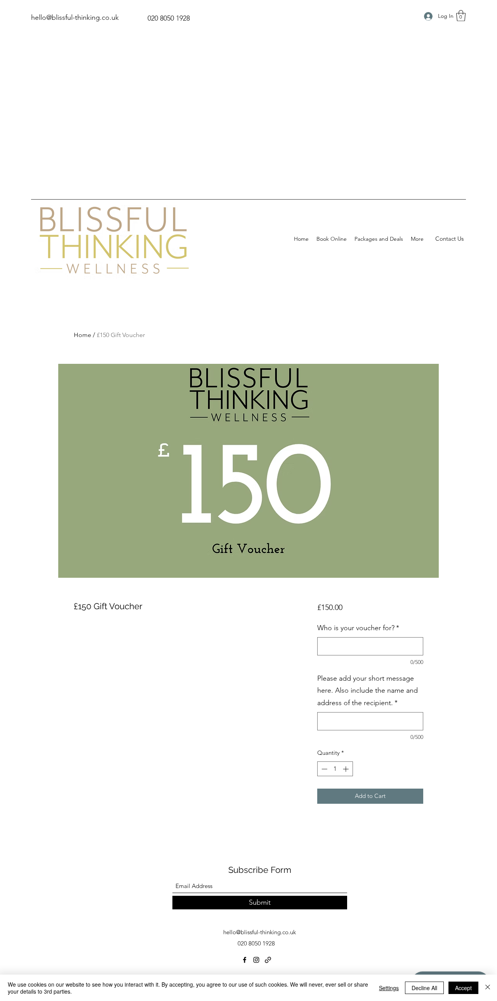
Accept (463, 988)
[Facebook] (244, 960)
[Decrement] (323, 769)
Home (82, 335)
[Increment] (346, 769)
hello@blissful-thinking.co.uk (75, 17)
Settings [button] (389, 988)
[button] (461, 15)
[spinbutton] (334, 769)
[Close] (487, 988)
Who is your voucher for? (358, 628)
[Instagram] (256, 960)
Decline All (424, 988)
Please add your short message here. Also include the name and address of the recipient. (367, 690)
